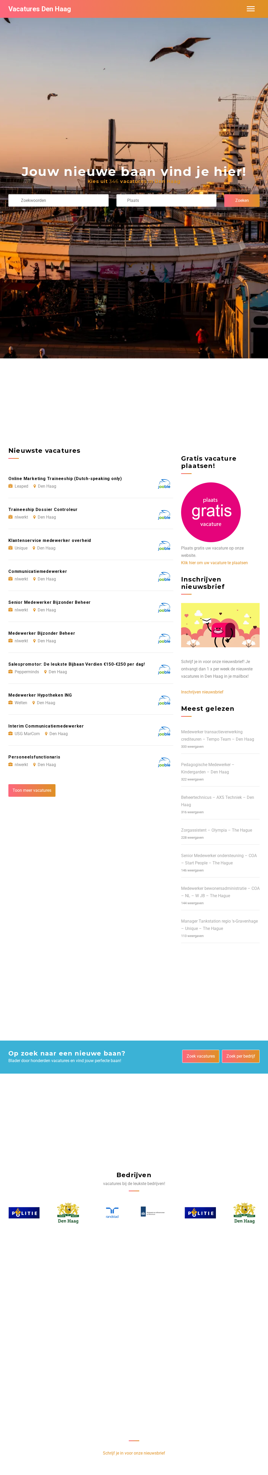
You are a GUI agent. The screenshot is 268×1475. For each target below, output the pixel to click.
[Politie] (156, 1212)
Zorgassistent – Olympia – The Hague (216, 830)
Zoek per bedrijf (240, 1056)
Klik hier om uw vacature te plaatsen (214, 562)
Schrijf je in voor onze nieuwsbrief (134, 1453)
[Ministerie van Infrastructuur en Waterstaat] (112, 1212)
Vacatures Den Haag (39, 9)
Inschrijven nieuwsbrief (202, 692)
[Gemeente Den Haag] (23, 1212)
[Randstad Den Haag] (68, 1213)
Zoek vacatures (201, 1056)
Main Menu (251, 9)
